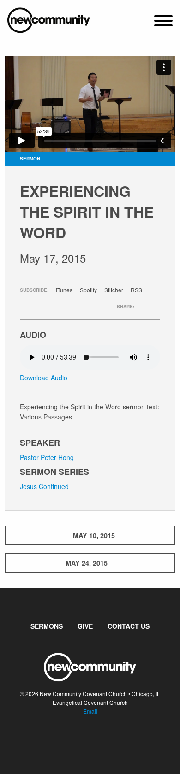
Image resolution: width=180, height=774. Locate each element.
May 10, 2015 (94, 535)
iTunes (64, 290)
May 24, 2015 (87, 562)
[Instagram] (97, 739)
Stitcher (113, 290)
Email (90, 711)
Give (85, 626)
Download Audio (43, 377)
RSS (136, 290)
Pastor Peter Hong (47, 457)
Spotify (88, 290)
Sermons (46, 626)
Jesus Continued (44, 486)
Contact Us (129, 626)
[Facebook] (82, 739)
